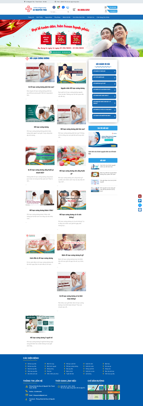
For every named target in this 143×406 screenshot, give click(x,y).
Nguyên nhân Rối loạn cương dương (73, 88)
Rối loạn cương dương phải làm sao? (73, 129)
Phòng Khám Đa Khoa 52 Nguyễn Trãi (39, 386)
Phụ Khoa (57, 17)
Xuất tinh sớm (89, 364)
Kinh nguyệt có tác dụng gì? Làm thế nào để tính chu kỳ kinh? (107, 189)
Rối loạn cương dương (41, 127)
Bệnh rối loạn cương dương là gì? (73, 255)
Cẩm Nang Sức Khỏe (103, 17)
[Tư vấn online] (63, 7)
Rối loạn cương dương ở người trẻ (41, 338)
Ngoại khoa (48, 17)
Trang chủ (31, 17)
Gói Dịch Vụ (90, 17)
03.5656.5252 (84, 9)
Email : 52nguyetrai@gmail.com (38, 395)
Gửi (68, 12)
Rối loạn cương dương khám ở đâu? (41, 210)
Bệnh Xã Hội (66, 17)
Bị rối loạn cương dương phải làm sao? (41, 87)
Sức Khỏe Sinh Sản (79, 17)
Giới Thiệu (39, 17)
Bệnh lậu (107, 364)
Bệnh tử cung (50, 364)
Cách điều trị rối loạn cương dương (41, 258)
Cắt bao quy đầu (32, 364)
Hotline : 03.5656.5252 (35, 391)
